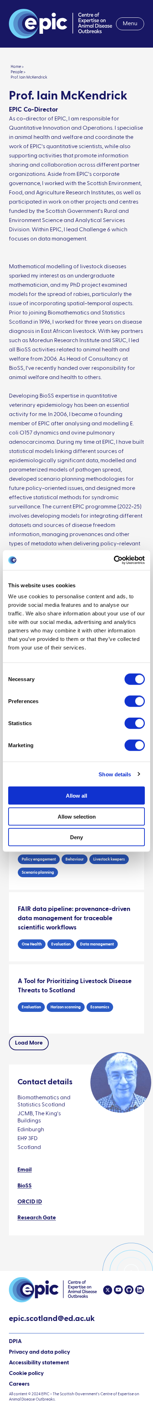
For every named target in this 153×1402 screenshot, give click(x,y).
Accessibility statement (39, 1363)
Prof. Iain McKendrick (29, 77)
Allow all (76, 796)
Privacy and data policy (39, 1352)
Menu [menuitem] (130, 24)
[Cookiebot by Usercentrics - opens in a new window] (114, 560)
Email (24, 1170)
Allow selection (77, 816)
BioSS (24, 1186)
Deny (76, 837)
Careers (19, 1384)
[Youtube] (117, 1290)
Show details (115, 774)
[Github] (128, 1290)
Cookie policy (26, 1373)
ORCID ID (29, 1202)
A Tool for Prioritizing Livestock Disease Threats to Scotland (75, 986)
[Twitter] (107, 1290)
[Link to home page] (60, 24)
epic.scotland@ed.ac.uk (52, 1319)
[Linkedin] (138, 1290)
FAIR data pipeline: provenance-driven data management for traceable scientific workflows (74, 918)
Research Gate (36, 1218)
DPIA (15, 1342)
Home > (17, 67)
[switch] (135, 701)
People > (18, 72)
